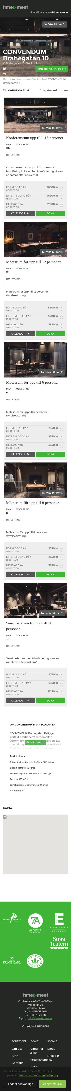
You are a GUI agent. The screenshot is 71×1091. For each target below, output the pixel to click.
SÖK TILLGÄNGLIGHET (51, 69)
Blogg (51, 1048)
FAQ (15, 1056)
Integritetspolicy (41, 1059)
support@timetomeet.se (55, 12)
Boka (50, 213)
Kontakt (17, 1063)
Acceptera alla (52, 1083)
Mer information (35, 742)
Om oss (17, 1048)
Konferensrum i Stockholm (28, 79)
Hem (6, 79)
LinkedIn (53, 1056)
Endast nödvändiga (20, 1083)
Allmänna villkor (36, 1050)
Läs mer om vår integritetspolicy (38, 1075)
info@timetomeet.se (40, 1018)
